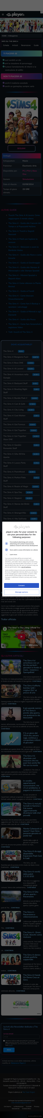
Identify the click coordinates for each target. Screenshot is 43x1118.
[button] (21, 554)
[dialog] (21, 559)
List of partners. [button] (26, 567)
